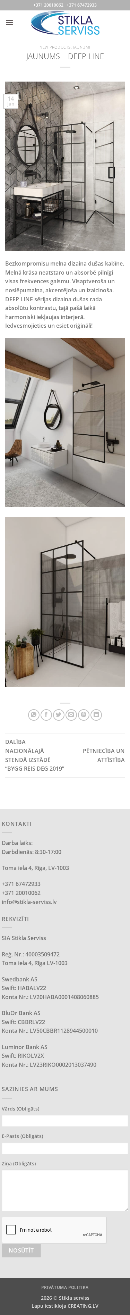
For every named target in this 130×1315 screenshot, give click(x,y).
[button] (9, 22)
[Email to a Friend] (71, 715)
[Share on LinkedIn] (96, 715)
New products (55, 47)
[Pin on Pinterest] (83, 715)
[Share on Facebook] (46, 715)
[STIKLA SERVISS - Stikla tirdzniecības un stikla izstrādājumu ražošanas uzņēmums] (65, 22)
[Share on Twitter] (58, 715)
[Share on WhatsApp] (34, 715)
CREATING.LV (83, 1306)
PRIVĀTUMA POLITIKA (65, 1287)
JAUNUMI (81, 47)
